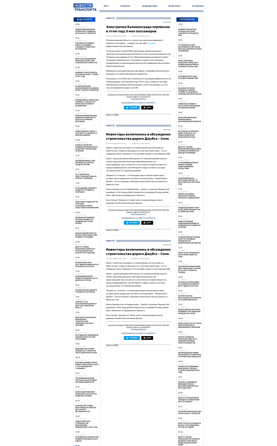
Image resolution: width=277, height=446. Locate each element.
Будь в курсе (84, 19)
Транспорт (125, 6)
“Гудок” (150, 43)
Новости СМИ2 (112, 115)
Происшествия (149, 6)
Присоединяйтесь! (138, 99)
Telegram (133, 107)
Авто (106, 6)
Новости (110, 18)
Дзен (149, 107)
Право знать (174, 6)
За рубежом (197, 6)
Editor (169, 22)
